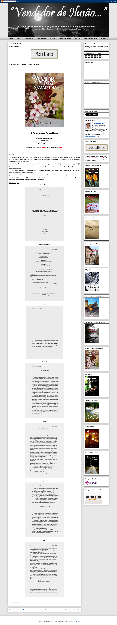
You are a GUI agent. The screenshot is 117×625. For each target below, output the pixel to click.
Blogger (78, 621)
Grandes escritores (90, 38)
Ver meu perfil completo (92, 136)
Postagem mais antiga (72, 609)
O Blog (19, 38)
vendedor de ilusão (99, 123)
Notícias (52, 38)
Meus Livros (29, 38)
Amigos (103, 38)
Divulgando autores (65, 38)
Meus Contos (41, 38)
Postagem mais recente (16, 609)
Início (11, 38)
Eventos (78, 38)
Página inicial (45, 609)
